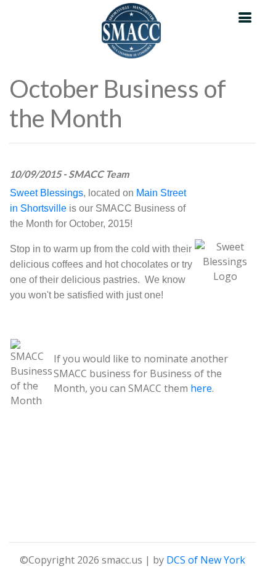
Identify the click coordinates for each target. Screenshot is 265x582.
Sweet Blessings (46, 193)
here (201, 388)
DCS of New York (205, 560)
